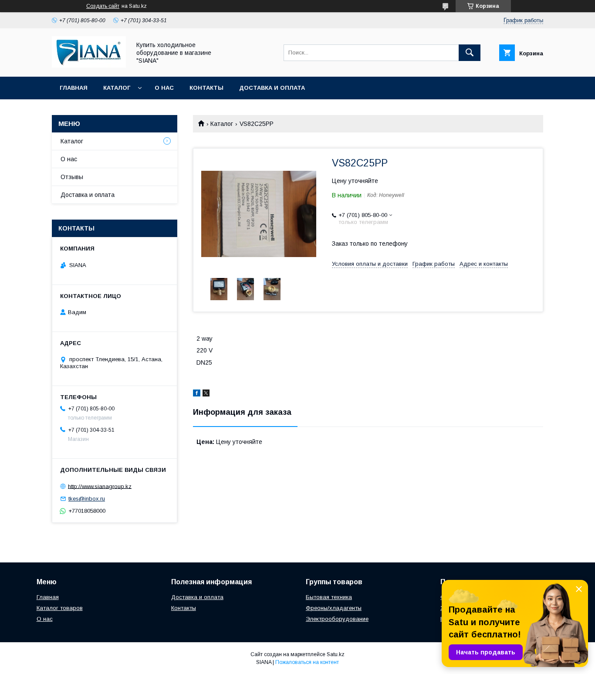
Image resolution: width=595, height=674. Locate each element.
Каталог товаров (60, 608)
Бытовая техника (329, 597)
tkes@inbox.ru (86, 498)
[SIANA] (89, 65)
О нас (164, 88)
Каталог (116, 88)
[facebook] (196, 394)
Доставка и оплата (272, 88)
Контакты (206, 88)
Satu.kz (336, 654)
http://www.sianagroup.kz (100, 486)
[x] (206, 394)
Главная (74, 88)
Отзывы (72, 176)
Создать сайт (102, 6)
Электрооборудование (337, 619)
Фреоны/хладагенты (334, 608)
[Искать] (469, 52)
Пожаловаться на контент (307, 662)
